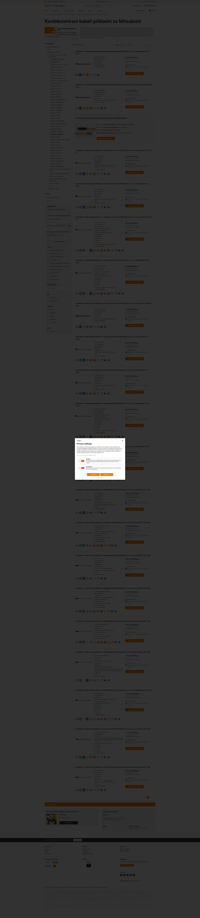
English (79, 440)
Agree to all (107, 474)
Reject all (93, 474)
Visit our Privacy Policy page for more (86, 455)
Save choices (100, 478)
